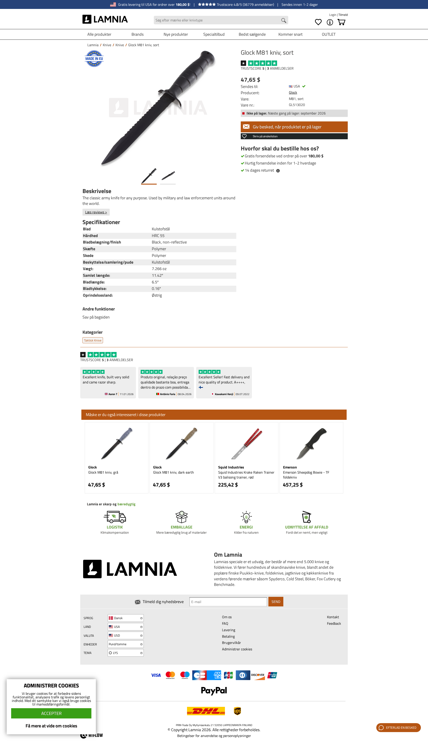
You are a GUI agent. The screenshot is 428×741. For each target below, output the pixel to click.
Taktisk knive (92, 340)
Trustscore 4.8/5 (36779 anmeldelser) (245, 4)
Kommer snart (290, 34)
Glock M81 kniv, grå (103, 472)
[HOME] (105, 20)
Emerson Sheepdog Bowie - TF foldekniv (306, 475)
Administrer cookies (237, 649)
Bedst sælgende (252, 34)
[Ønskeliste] (318, 22)
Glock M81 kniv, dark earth (173, 472)
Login (333, 14)
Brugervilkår (231, 642)
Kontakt (333, 617)
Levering (228, 630)
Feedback (334, 623)
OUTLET (328, 34)
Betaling (228, 636)
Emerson (290, 467)
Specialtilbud (214, 34)
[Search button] (283, 20)
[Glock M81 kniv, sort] (158, 107)
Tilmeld (343, 14)
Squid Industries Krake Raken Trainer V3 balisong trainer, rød (246, 475)
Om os (227, 617)
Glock (293, 92)
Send (276, 601)
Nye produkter (176, 34)
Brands (138, 34)
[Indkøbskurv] (341, 22)
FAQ (225, 623)
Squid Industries (231, 467)
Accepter (51, 713)
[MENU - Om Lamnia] (330, 22)
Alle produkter (99, 34)
